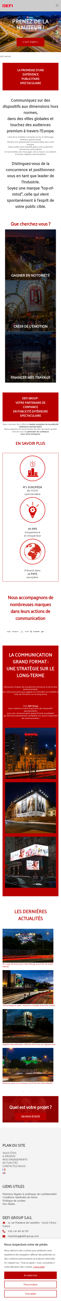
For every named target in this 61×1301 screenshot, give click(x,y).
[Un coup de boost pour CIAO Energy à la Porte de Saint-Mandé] (28, 946)
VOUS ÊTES (9, 1152)
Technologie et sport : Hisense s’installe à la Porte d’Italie (29, 1005)
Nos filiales (9, 1203)
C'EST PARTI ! (30, 42)
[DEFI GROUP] (8, 5)
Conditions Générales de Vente (20, 1197)
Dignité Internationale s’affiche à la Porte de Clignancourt (29, 1044)
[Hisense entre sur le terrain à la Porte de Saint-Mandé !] (28, 1065)
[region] (30, 1270)
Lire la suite (39, 1267)
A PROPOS (9, 1156)
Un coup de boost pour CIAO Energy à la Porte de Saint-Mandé (28, 965)
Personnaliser (30, 1284)
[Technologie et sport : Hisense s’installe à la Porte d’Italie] (28, 987)
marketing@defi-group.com (23, 1235)
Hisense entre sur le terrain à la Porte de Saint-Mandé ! (28, 1083)
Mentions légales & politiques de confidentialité (30, 1193)
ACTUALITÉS (10, 1162)
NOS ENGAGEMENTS (15, 1159)
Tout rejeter (30, 1293)
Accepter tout (30, 1275)
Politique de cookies (14, 1200)
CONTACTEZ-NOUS (14, 1165)
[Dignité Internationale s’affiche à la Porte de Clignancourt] (28, 1026)
